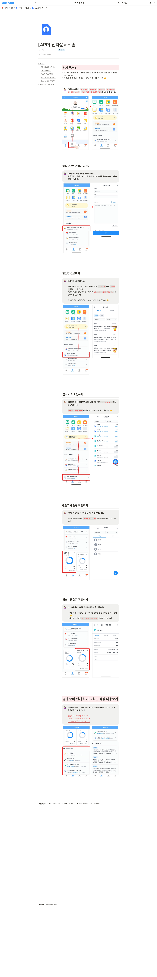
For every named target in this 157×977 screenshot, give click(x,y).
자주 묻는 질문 (78, 3)
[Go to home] (7, 3)
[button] (150, 2)
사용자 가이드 (121, 3)
